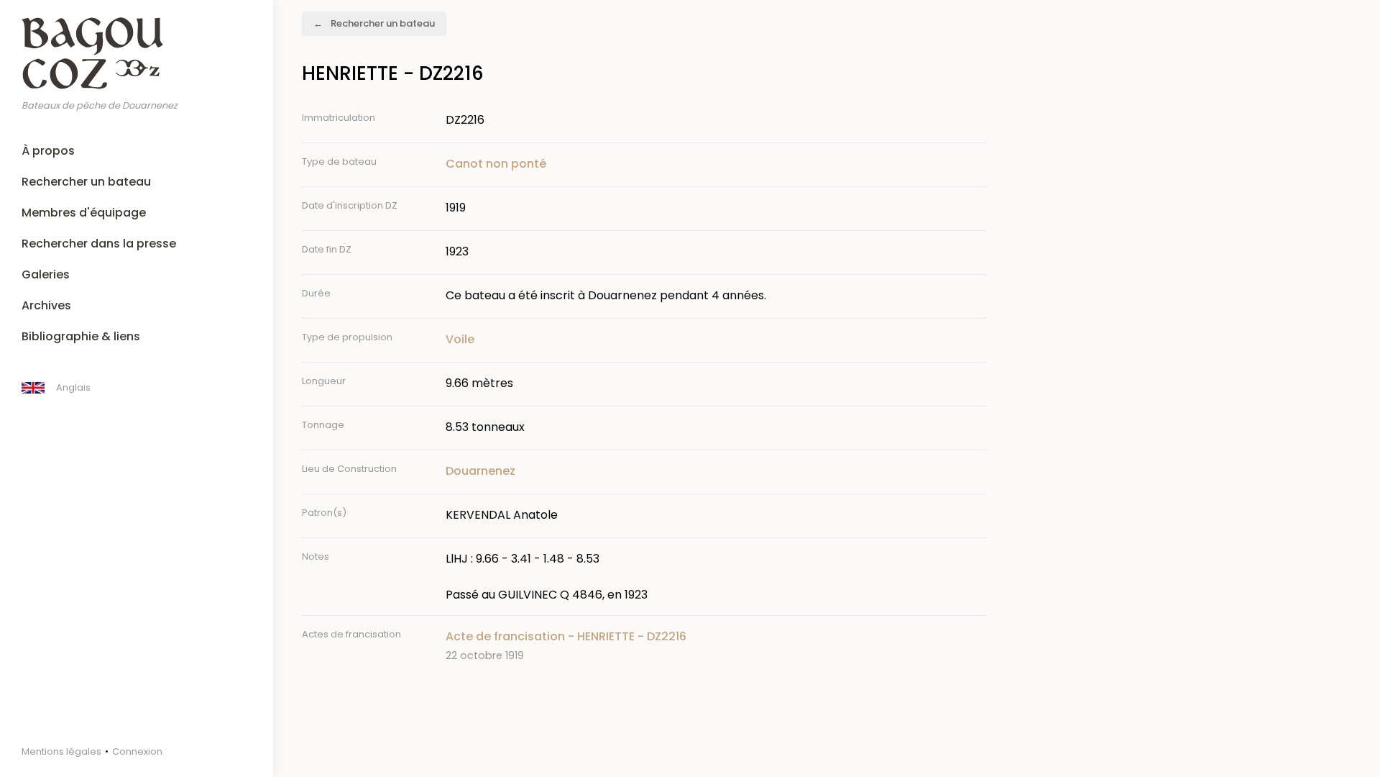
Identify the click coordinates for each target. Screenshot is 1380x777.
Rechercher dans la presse (99, 243)
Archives (46, 305)
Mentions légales (61, 751)
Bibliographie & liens (81, 336)
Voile (460, 339)
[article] (716, 645)
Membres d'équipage (84, 212)
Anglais (73, 387)
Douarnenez (480, 471)
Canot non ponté (496, 163)
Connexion (137, 751)
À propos (48, 150)
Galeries (46, 274)
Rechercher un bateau (86, 181)
